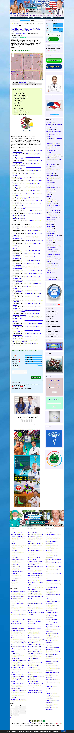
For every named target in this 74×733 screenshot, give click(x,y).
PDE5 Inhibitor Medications (51, 199)
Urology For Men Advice (51, 274)
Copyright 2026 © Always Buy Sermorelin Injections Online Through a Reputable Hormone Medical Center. (32, 723)
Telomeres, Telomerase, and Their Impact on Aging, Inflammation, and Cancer (35, 692)
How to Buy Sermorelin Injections (31, 17)
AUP (38, 731)
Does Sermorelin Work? (33, 625)
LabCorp (20, 81)
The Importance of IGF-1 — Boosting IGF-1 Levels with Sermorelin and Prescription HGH (35, 563)
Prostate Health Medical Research (53, 210)
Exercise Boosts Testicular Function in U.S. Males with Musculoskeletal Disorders (35, 539)
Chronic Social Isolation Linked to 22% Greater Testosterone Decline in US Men (35, 545)
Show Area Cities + (17, 84)
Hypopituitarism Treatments (52, 166)
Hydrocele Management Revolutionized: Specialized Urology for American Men (36, 550)
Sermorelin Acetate (50, 219)
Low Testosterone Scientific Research (53, 184)
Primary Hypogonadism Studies (52, 208)
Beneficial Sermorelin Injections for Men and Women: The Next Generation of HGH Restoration (35, 587)
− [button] (12, 56)
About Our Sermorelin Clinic (48, 17)
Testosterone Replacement (51, 263)
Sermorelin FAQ (40, 17)
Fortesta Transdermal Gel (51, 150)
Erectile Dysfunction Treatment (52, 145)
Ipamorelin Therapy (50, 171)
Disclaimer (22, 731)
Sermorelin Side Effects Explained (17, 676)
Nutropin (48, 194)
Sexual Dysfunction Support (51, 231)
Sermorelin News (49, 224)
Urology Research (49, 275)
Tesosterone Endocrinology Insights (53, 245)
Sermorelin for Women (15, 658)
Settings (54, 731)
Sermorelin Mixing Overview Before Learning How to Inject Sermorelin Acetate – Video (18, 671)
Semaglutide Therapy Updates (52, 217)
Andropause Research (50, 129)
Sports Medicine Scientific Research (53, 235)
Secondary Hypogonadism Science (53, 215)
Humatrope (48, 162)
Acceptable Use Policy (16, 578)
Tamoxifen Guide (49, 242)
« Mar (11, 717)
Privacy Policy (14, 580)
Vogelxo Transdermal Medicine (52, 279)
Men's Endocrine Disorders (51, 185)
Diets (47, 141)
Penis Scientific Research (51, 201)
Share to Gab (22, 37)
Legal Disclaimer (15, 576)
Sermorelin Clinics (50, 221)
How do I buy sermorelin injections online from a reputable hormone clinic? (35, 628)
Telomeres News (49, 244)
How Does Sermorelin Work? (34, 637)
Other (47, 198)
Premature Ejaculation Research (52, 207)
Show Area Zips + (25, 84)
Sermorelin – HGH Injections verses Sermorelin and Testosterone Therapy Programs (35, 596)
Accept (63, 731)
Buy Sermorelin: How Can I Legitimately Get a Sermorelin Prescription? (34, 634)
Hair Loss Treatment (50, 157)
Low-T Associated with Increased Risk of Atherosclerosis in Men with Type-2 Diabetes (18, 642)
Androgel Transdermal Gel (51, 127)
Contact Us (56, 17)
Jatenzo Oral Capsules (50, 173)
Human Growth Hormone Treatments (53, 159)
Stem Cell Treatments (50, 237)
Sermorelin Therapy (50, 226)
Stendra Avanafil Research (51, 238)
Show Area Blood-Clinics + (35, 84)
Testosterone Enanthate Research (53, 258)
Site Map (60, 17)
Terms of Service (38, 727)
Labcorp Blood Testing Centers (52, 177)
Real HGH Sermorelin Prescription (35, 573)
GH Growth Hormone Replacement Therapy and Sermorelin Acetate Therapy (18, 603)
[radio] (22, 421)
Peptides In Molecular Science (52, 205)
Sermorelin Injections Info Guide (17, 663)
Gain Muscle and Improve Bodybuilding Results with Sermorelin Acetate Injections (36, 646)
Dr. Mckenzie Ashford (20, 33)
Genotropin (48, 152)
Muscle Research (49, 189)
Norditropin (48, 192)
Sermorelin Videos (50, 228)
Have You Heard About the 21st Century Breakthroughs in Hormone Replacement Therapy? (36, 678)
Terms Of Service (15, 582)
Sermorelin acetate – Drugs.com (17, 655)
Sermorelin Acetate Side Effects (17, 674)
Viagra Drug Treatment (51, 277)
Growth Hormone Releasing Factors (53, 154)
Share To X (14, 37)
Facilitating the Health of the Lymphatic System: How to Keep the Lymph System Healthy (18, 695)
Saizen (47, 214)
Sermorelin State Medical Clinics (19, 17)
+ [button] (12, 54)
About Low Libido (49, 122)
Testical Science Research (51, 247)
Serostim (48, 229)
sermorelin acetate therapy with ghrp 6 (18, 614)
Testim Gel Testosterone (51, 249)
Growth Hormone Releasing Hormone (53, 155)
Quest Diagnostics (22, 82)
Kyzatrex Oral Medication (51, 175)
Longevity (48, 180)
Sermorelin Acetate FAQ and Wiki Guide (36, 671)
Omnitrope (48, 196)
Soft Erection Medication (51, 233)
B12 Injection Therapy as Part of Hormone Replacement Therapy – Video (17, 625)
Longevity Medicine (50, 182)
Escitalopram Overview (50, 147)
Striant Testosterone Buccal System (53, 240)
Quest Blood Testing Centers (20, 23)
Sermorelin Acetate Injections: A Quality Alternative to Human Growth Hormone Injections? (36, 641)
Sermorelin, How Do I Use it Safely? (35, 662)
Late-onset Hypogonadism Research (53, 178)
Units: (55, 387)
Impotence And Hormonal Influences (53, 169)
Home (12, 17)
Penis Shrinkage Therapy (51, 203)
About (52, 727)
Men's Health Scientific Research (52, 187)
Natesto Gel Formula (50, 191)
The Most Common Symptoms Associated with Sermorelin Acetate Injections (18, 679)
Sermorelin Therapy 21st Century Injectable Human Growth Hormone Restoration (35, 609)
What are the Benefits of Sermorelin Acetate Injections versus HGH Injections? (35, 658)
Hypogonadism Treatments (51, 164)
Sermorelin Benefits (15, 656)
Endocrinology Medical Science (52, 143)
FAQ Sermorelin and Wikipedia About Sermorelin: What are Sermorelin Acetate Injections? (35, 621)
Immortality (48, 168)
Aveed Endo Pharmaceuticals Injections (54, 131)
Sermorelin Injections (50, 222)
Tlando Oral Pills (49, 272)
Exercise (48, 148)
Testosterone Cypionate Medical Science (54, 251)
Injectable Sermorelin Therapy (17, 639)
